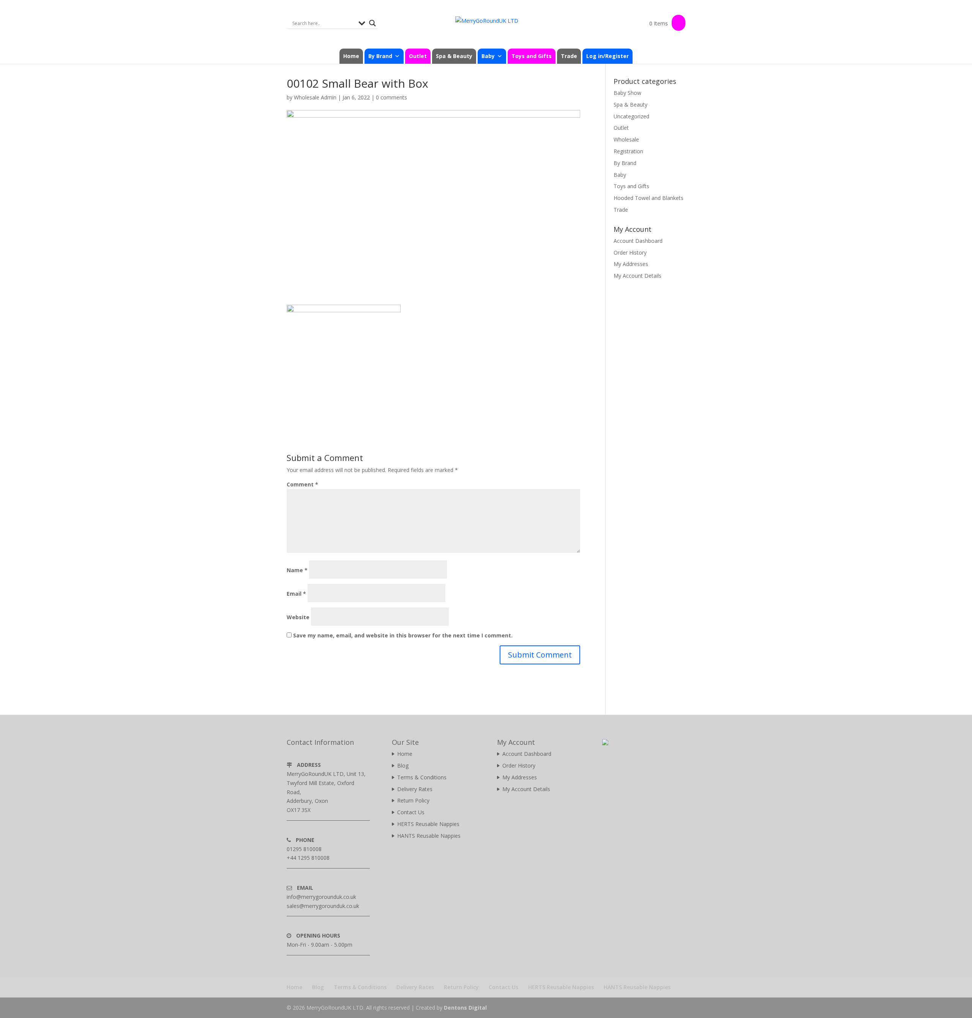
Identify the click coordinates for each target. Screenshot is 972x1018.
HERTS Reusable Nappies (428, 824)
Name (297, 570)
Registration (628, 151)
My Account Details (637, 275)
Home (351, 56)
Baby (620, 174)
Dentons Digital (465, 1007)
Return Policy (413, 800)
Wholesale (626, 139)
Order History (630, 252)
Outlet (418, 56)
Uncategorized (631, 116)
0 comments (391, 97)
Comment (302, 484)
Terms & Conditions (422, 777)
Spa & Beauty (454, 56)
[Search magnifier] (372, 23)
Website (298, 617)
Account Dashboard (638, 240)
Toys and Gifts (531, 56)
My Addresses (631, 263)
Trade (569, 56)
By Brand (625, 163)
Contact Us (410, 812)
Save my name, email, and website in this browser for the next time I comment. (403, 635)
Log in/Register (607, 56)
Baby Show (627, 92)
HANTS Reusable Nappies (429, 835)
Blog (403, 765)
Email (296, 593)
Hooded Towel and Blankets (648, 197)
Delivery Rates (414, 789)
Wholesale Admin (315, 97)
